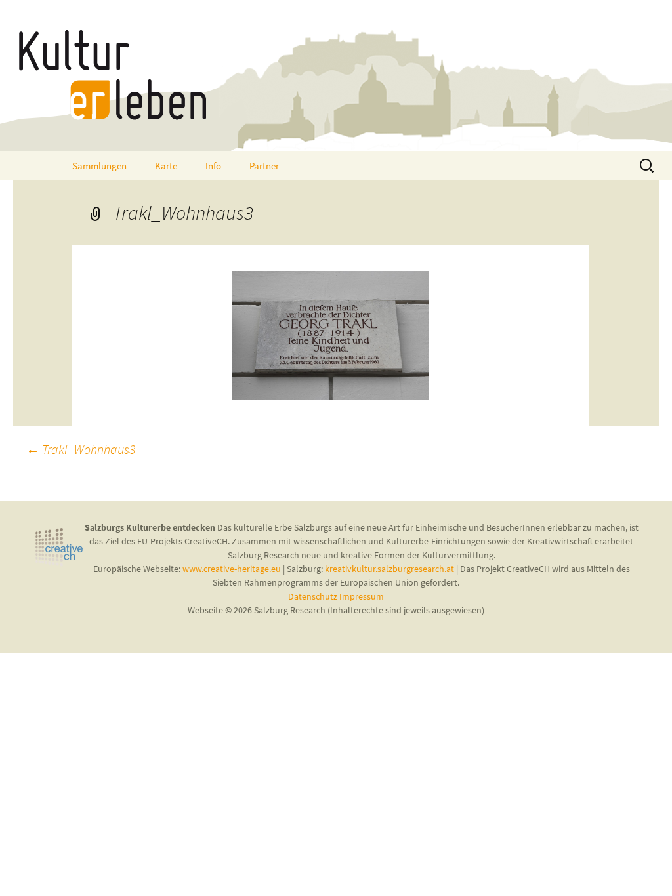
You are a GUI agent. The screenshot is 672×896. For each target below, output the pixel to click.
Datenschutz (313, 596)
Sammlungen (99, 165)
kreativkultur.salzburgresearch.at (389, 569)
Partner (264, 165)
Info (213, 165)
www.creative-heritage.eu (231, 569)
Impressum (361, 596)
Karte (166, 165)
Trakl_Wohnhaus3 (80, 449)
